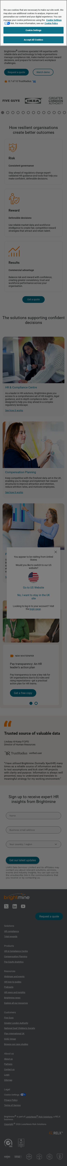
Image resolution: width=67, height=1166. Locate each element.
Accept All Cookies (33, 39)
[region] (33, 23)
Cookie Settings (33, 30)
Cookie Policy (51, 23)
